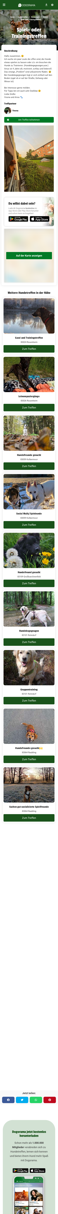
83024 (45, 17)
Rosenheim (35, 17)
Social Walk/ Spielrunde (29, 513)
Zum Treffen (29, 348)
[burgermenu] (4, 5)
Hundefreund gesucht (29, 572)
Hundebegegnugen (29, 630)
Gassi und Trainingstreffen (29, 337)
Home (12, 17)
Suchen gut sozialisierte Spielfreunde (29, 806)
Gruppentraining (29, 689)
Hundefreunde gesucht (29, 455)
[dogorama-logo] (26, 5)
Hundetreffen (22, 17)
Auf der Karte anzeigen (29, 255)
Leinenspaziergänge (29, 396)
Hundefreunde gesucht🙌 (29, 748)
